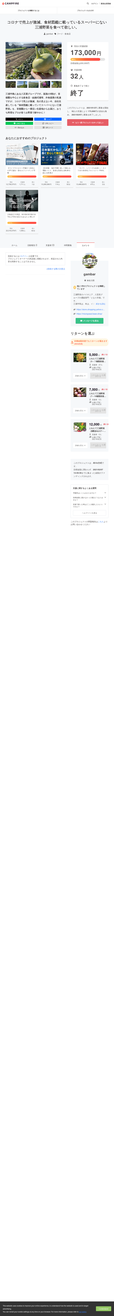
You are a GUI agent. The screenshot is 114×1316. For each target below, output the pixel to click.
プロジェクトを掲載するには (28, 10)
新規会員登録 (106, 3)
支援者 (50, 245)
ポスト (20, 119)
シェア (49, 119)
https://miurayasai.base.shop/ (89, 313)
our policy (82, 1311)
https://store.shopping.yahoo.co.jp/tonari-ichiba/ (91, 309)
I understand (103, 1309)
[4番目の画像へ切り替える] (45, 84)
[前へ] (9, 61)
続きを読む (101, 303)
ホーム (14, 245)
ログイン (94, 3)
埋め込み (21, 127)
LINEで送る (20, 123)
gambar (49, 33)
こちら (101, 521)
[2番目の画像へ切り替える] (22, 84)
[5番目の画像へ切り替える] (56, 84)
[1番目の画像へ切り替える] (11, 84)
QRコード (49, 127)
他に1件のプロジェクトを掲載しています (91, 287)
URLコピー (49, 123)
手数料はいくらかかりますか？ (84, 493)
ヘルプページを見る (89, 513)
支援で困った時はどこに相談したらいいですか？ (88, 505)
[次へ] (58, 61)
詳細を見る (79, 375)
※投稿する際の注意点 (55, 268)
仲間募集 (68, 245)
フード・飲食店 (64, 33)
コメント (86, 245)
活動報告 (32, 245)
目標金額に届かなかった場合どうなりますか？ (88, 498)
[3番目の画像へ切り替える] (34, 84)
